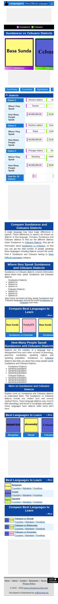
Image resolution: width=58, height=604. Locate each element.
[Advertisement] (29, 15)
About (14, 581)
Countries (27, 89)
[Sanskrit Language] (8, 500)
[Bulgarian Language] (8, 486)
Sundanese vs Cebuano (33, 246)
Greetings (37, 488)
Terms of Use (46, 581)
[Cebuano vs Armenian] (9, 533)
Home (7, 581)
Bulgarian (17, 485)
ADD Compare (52, 580)
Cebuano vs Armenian (25, 532)
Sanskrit (16, 498)
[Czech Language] (8, 493)
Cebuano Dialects (33, 242)
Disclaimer (33, 581)
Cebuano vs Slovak (24, 518)
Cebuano (49, 68)
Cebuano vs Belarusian (26, 525)
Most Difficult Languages (36, 3)
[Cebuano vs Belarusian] (9, 527)
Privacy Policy (29, 584)
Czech (15, 492)
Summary (12, 89)
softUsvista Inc (42, 593)
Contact (23, 581)
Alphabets (42, 89)
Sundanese (19, 68)
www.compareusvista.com (36, 588)
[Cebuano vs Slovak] (9, 520)
